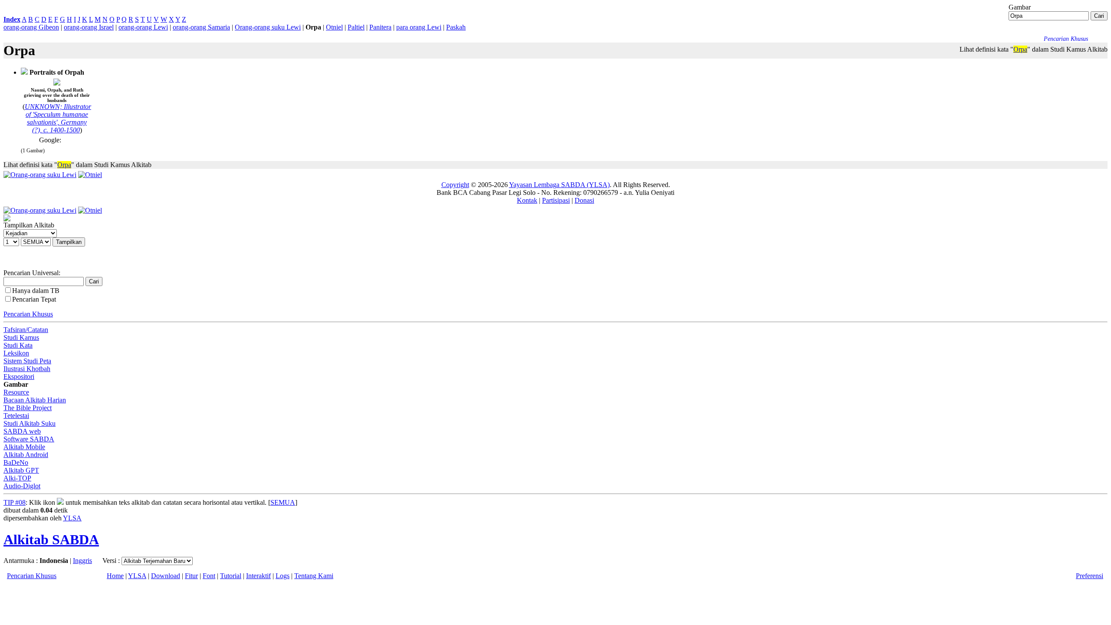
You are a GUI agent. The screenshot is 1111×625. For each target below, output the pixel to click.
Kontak (527, 200)
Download (165, 575)
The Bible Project (27, 407)
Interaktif (258, 575)
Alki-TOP (17, 478)
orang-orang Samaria (201, 27)
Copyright (455, 184)
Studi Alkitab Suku (29, 423)
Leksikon (16, 353)
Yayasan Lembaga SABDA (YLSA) (559, 184)
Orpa (1020, 49)
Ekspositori (18, 376)
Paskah (456, 27)
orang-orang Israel (89, 27)
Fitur (191, 575)
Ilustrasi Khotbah (26, 368)
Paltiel (356, 27)
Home (115, 575)
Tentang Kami (313, 575)
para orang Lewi (418, 27)
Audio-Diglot (21, 486)
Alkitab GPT (21, 470)
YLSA (72, 518)
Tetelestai (16, 415)
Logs (282, 575)
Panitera (380, 27)
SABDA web (22, 431)
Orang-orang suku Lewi (268, 27)
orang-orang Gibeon (31, 27)
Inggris (82, 560)
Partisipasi (556, 200)
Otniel (334, 27)
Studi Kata (18, 345)
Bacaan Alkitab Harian (34, 400)
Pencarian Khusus (28, 314)
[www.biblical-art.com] (24, 72)
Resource (16, 392)
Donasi (584, 200)
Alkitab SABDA (51, 539)
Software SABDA (28, 439)
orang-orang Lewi (143, 27)
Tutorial (230, 575)
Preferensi (1089, 575)
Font (209, 575)
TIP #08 (14, 502)
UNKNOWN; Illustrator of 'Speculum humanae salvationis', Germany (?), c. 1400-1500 (58, 118)
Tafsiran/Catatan (25, 329)
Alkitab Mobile (24, 447)
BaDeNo (15, 462)
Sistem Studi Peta (27, 361)
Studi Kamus (21, 337)
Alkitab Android (25, 454)
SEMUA (282, 502)
